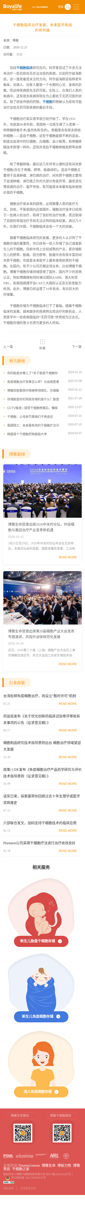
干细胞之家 (20, 1169)
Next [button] (79, 1131)
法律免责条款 (28, 1188)
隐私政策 (8, 1188)
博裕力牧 (64, 1165)
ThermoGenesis (29, 1165)
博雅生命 (49, 1165)
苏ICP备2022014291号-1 (59, 1174)
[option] (22, 1130)
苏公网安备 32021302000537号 (29, 1177)
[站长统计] (8, 1182)
